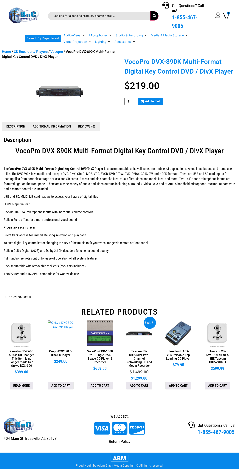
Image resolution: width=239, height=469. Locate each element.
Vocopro (56, 52)
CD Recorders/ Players (31, 52)
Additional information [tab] (52, 126)
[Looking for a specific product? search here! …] (99, 16)
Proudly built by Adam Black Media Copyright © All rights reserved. (119, 465)
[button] (74, 35)
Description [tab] (15, 126)
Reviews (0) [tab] (86, 126)
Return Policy (119, 441)
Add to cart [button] (60, 385)
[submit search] (154, 16)
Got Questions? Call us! (216, 425)
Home (6, 52)
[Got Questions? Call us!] (165, 5)
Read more (21, 385)
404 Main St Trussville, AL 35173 (30, 438)
